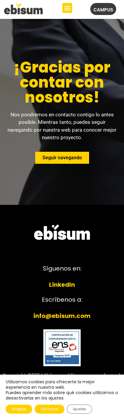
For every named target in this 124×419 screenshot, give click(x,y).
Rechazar (49, 409)
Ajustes (79, 409)
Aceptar (19, 409)
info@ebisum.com (62, 316)
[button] (67, 8)
